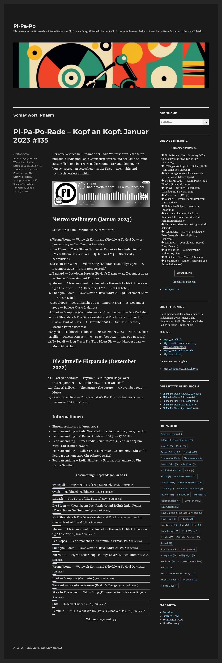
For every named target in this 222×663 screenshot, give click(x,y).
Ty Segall (29, 187)
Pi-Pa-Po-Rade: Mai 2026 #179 (180, 404)
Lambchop (169, 525)
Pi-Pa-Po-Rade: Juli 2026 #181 (180, 397)
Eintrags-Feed (171, 616)
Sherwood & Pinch (190, 561)
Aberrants (18, 158)
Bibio (181, 446)
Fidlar (166, 476)
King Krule (168, 518)
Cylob (28, 158)
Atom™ (167, 446)
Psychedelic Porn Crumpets (178, 549)
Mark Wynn (190, 531)
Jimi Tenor (193, 500)
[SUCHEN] (206, 122)
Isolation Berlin (171, 500)
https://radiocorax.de (174, 346)
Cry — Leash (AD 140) (177, 195)
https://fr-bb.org (172, 354)
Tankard (18, 187)
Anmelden (168, 612)
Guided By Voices (190, 482)
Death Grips (169, 464)
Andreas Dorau (171, 434)
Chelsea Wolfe (170, 458)
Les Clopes (30, 165)
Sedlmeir (168, 561)
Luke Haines (169, 531)
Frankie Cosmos (185, 476)
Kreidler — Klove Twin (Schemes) (184, 257)
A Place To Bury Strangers (177, 440)
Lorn (196, 525)
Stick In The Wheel (23, 184)
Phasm (28, 176)
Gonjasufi (168, 482)
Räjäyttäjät (187, 555)
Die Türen (188, 464)
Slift (35, 180)
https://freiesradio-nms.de (178, 350)
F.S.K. (189, 470)
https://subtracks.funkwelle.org (180, 368)
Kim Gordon (170, 506)
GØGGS (167, 488)
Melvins (167, 537)
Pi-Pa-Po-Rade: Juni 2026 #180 (180, 401)
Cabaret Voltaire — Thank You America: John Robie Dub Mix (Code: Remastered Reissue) (181, 217)
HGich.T (167, 494)
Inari (23, 162)
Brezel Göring (171, 452)
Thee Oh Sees (170, 579)
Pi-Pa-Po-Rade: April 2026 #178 (181, 408)
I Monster (200, 494)
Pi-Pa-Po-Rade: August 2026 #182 (182, 393)
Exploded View (171, 470)
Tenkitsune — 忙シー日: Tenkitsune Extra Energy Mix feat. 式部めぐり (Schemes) (182, 235)
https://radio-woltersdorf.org (179, 343)
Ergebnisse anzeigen (184, 281)
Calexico (190, 452)
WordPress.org (171, 623)
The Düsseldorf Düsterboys (178, 573)
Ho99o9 (183, 494)
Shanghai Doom (22, 180)
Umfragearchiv (171, 289)
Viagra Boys (169, 585)
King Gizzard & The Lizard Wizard (181, 512)
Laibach (31, 162)
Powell (166, 543)
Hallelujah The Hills (190, 488)
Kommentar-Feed (173, 619)
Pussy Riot (168, 555)
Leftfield (18, 165)
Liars (184, 525)
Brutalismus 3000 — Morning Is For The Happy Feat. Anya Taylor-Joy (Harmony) (183, 159)
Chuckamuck (193, 458)
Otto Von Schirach (188, 537)
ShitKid (167, 567)
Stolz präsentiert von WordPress (44, 647)
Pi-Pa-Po (24, 26)
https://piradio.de (172, 339)
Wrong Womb (21, 191)
